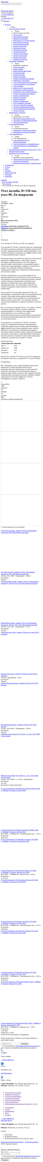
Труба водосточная (20, 56)
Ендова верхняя (19, 73)
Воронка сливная (19, 48)
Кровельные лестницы (17, 112)
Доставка (8, 174)
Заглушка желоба (19, 52)
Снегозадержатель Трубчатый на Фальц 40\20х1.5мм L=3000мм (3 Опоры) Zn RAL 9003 (19, 831)
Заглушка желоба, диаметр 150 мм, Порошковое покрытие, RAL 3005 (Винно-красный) (18, 573)
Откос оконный (18, 67)
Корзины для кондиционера (19, 153)
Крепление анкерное (20, 37)
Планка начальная (19, 97)
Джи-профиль (18, 86)
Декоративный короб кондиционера (26, 159)
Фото (7, 169)
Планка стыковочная (20, 101)
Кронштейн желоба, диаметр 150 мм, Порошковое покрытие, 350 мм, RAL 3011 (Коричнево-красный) (19, 624)
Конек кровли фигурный (22, 71)
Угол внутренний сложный (23, 105)
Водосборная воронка (21, 44)
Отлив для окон (19, 111)
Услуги (7, 167)
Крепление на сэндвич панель (24, 40)
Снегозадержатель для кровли (24, 84)
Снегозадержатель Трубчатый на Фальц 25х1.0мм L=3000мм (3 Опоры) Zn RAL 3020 (18, 973)
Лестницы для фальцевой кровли (25, 120)
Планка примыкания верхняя (23, 107)
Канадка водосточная (21, 42)
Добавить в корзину (8, 230)
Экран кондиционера (20, 161)
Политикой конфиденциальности (27, 1046)
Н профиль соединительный (23, 90)
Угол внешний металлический (24, 109)
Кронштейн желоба (20, 50)
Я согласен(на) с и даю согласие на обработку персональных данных (20, 1047)
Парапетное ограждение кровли (24, 130)
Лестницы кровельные (13, 1096)
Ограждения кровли (16, 124)
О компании (9, 165)
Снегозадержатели (15, 134)
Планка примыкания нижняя (23, 79)
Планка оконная (19, 99)
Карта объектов (10, 173)
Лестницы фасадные (20, 122)
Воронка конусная (19, 46)
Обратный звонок (7, 11)
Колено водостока (19, 57)
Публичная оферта (31, 1142)
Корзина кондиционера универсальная (27, 163)
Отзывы (8, 171)
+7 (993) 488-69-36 (7, 14)
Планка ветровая (19, 77)
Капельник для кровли (21, 80)
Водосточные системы (17, 29)
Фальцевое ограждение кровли (24, 132)
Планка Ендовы (19, 75)
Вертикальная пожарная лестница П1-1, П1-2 (25, 150)
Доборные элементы (16, 61)
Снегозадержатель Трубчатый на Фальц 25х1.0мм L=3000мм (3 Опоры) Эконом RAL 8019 (18, 871)
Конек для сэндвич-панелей (23, 88)
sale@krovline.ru (6, 1073)
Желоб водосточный (20, 39)
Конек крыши (18, 69)
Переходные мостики (16, 151)
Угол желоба (17, 35)
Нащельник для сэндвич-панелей (25, 92)
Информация (9, 1111)
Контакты (8, 176)
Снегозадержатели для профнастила (26, 144)
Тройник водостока (20, 59)
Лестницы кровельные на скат (24, 119)
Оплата (3, 228)
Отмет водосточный (20, 54)
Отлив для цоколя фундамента (24, 94)
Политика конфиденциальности (12, 1142)
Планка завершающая (21, 96)
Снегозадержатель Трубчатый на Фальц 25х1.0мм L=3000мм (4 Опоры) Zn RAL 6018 (18, 922)
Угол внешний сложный (22, 103)
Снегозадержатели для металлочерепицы (21, 141)
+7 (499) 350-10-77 (7, 18)
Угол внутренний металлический (25, 82)
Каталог (8, 25)
